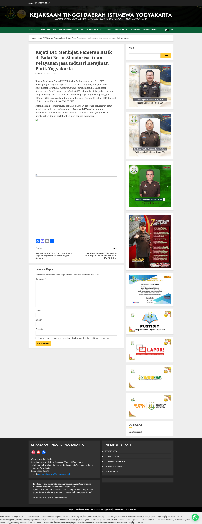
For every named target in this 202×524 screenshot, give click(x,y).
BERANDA (32, 30)
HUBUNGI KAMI (121, 30)
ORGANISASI (64, 30)
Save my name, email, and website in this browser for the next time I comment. (73, 338)
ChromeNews (119, 509)
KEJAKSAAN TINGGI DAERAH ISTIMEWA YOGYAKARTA (101, 15)
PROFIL (78, 30)
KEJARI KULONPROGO (114, 466)
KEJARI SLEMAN (112, 456)
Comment (41, 279)
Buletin (134, 30)
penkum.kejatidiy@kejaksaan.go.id (54, 474)
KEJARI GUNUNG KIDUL (115, 461)
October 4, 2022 (51, 74)
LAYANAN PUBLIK (47, 30)
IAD (108, 30)
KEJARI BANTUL (112, 471)
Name (39, 310)
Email (39, 320)
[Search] (172, 30)
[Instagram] (33, 452)
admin (39, 74)
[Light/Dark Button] (167, 30)
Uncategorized (135, 432)
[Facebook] (43, 452)
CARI (132, 48)
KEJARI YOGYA (111, 451)
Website (39, 329)
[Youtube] (38, 452)
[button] (132, 186)
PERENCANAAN (149, 30)
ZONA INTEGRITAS (93, 30)
